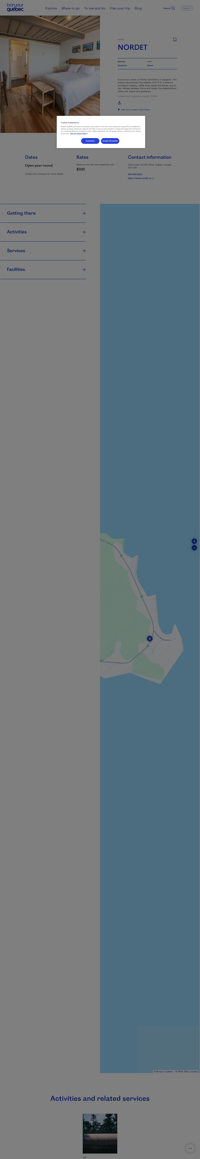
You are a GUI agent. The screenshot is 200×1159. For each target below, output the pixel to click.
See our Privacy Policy (79, 133)
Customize (90, 141)
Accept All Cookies (110, 141)
